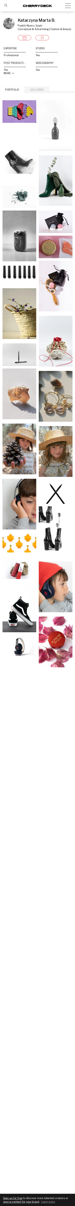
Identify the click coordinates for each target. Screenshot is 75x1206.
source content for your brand (21, 1201)
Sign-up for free (12, 1198)
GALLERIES (37, 89)
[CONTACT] (24, 37)
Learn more (48, 1201)
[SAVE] (42, 37)
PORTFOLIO (12, 89)
